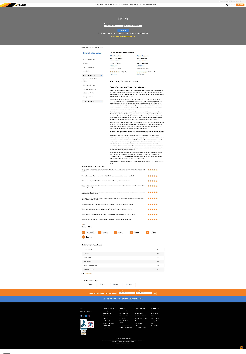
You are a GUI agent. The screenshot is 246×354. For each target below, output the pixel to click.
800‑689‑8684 (115, 299)
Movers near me (138, 321)
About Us (221, 1)
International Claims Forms (141, 318)
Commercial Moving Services (149, 5)
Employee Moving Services (136, 5)
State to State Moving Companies (124, 322)
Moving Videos (106, 328)
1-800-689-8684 (142, 33)
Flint (103, 285)
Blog (152, 323)
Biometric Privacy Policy (127, 343)
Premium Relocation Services (111, 5)
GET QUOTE (240, 5)
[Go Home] (13, 5)
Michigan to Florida (88, 93)
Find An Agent (106, 311)
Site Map (116, 343)
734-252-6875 (113, 66)
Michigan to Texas (88, 97)
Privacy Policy (120, 343)
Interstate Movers (123, 318)
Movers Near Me (89, 47)
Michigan (97, 47)
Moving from (107, 24)
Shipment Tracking (139, 314)
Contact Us (242, 1)
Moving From (122, 291)
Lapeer (90, 285)
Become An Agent (227, 1)
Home (82, 47)
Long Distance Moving (124, 314)
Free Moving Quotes (107, 321)
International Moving (123, 325)
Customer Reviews (107, 316)
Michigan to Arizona (89, 85)
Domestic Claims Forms (140, 316)
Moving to (126, 24)
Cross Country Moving (124, 316)
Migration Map (106, 326)
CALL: (85, 311)
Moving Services (99, 5)
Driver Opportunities (155, 321)
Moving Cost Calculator (108, 323)
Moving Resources (124, 5)
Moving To (138, 291)
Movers (85, 63)
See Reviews (113, 74)
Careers (152, 316)
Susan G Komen (154, 328)
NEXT (154, 293)
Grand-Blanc (130, 285)
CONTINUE (123, 30)
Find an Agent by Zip (235, 1)
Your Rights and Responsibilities (138, 324)
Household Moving (123, 311)
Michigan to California (89, 89)
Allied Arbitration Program (140, 328)
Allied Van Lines (115, 56)
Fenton (116, 285)
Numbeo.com (88, 273)
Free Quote (86, 71)
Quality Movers (106, 318)
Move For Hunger (154, 326)
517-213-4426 (140, 66)
